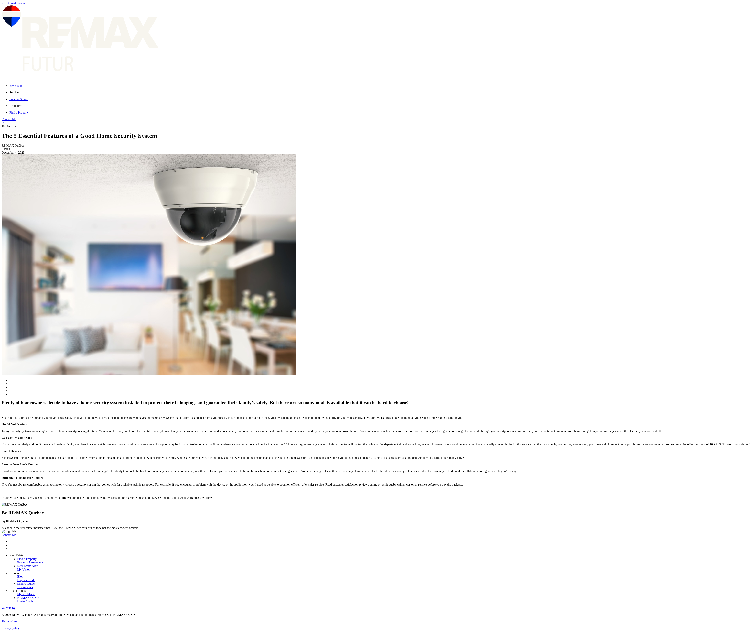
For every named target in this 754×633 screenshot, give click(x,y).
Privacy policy (10, 628)
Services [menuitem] (14, 92)
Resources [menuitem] (15, 105)
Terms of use (9, 621)
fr (3, 122)
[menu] (380, 92)
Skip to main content (14, 3)
